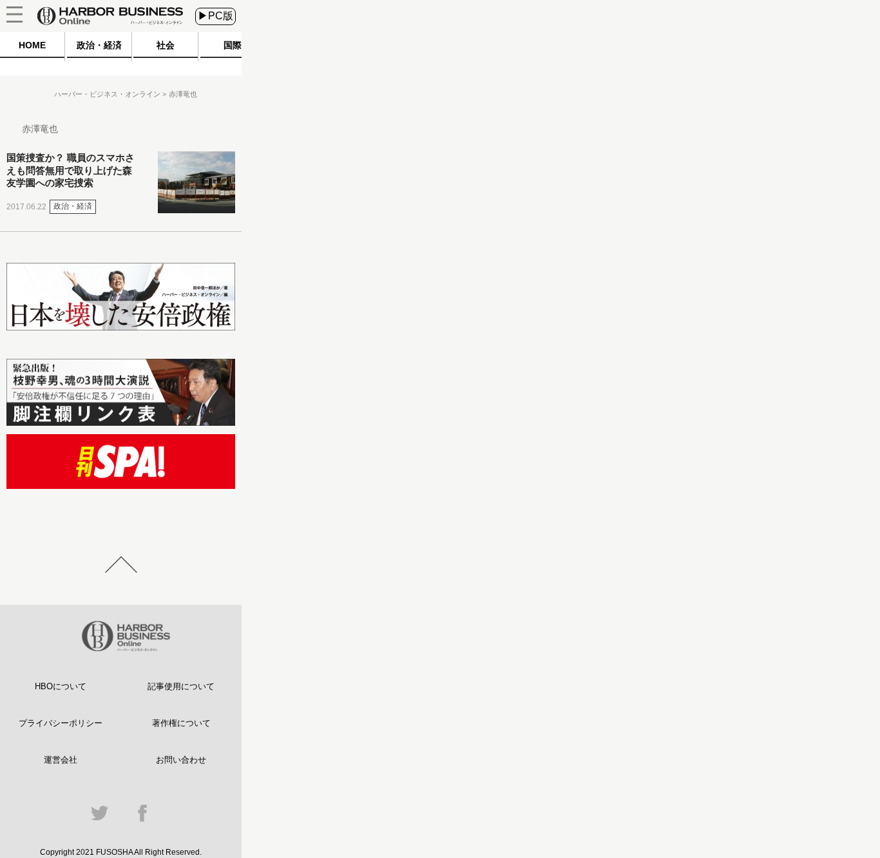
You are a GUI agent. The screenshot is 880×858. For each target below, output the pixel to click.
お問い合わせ (181, 760)
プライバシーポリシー (60, 723)
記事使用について (181, 686)
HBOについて (60, 686)
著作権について (181, 723)
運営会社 (60, 760)
